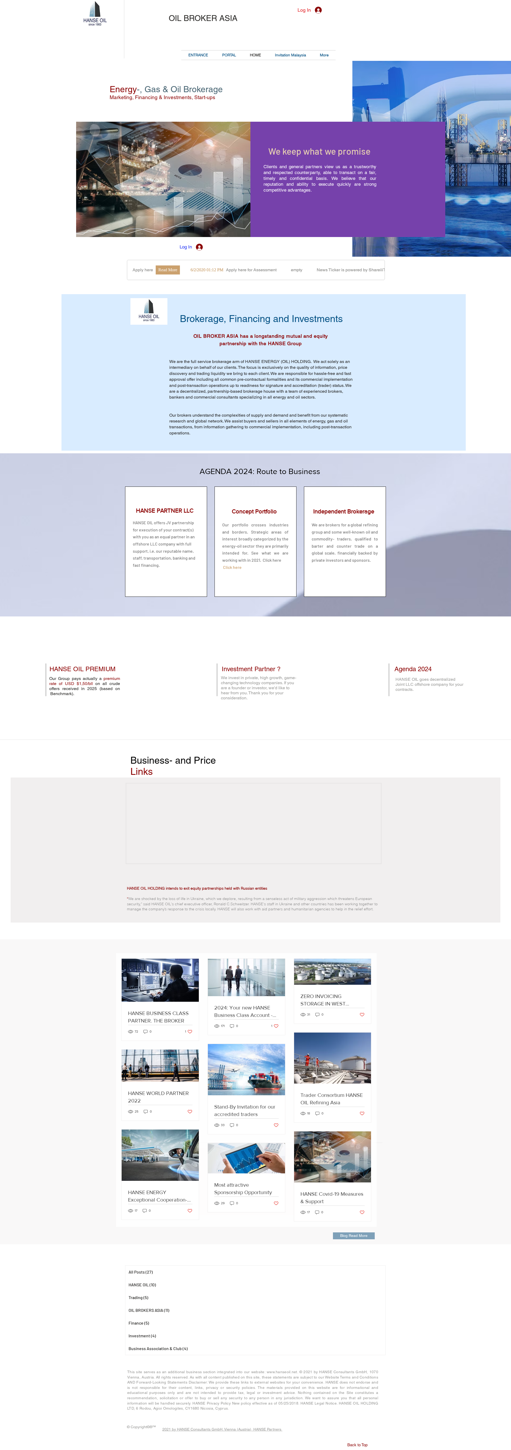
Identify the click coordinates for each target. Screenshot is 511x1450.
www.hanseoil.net (282, 1372)
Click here (232, 567)
